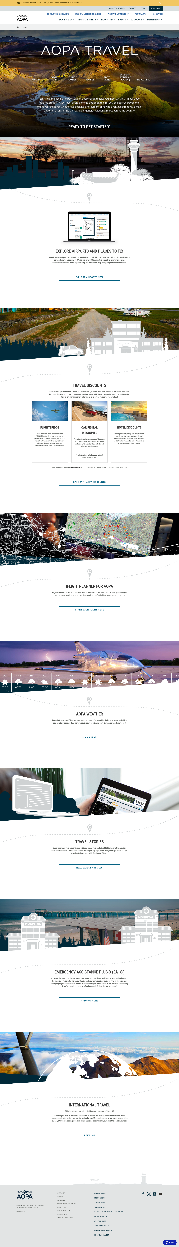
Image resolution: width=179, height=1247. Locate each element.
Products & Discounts (58, 14)
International (143, 79)
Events (122, 20)
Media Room (99, 1198)
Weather (89, 79)
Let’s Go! (89, 1135)
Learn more (75, 467)
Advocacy (136, 20)
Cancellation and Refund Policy (108, 1212)
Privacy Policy (100, 1216)
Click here (79, 3)
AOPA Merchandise (102, 1226)
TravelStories (107, 78)
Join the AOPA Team (64, 1211)
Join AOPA (60, 1196)
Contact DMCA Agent (103, 1230)
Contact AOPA (100, 1193)
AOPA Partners (62, 1214)
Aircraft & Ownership (118, 14)
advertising (99, 1202)
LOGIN (142, 8)
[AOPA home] (22, 20)
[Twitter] (149, 1194)
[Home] (19, 27)
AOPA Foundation (117, 8)
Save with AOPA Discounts (89, 482)
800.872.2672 (20, 1211)
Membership (154, 20)
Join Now (156, 8)
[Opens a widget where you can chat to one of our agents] (170, 1243)
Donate (132, 8)
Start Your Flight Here (89, 610)
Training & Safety (86, 20)
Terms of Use (100, 1207)
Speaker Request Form (65, 1218)
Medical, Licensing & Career (88, 14)
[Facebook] (144, 1194)
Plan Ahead (89, 737)
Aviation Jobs (100, 1221)
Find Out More (89, 1001)
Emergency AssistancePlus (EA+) (125, 77)
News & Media (64, 20)
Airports (36, 79)
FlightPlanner (72, 78)
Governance (61, 1207)
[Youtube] (161, 1194)
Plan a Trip (107, 20)
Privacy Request (101, 1235)
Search (159, 14)
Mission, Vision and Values (66, 1203)
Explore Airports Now (89, 277)
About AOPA (140, 14)
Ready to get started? (89, 126)
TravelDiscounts (54, 78)
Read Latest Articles (89, 868)
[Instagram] (155, 1194)
